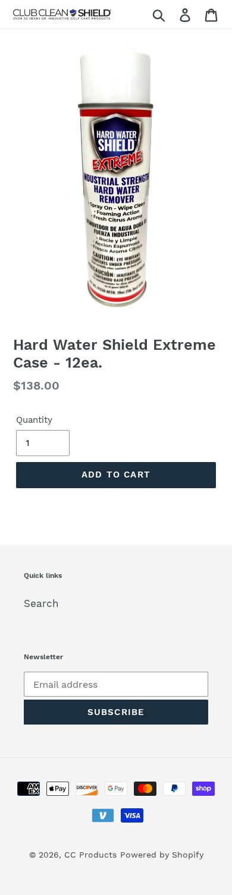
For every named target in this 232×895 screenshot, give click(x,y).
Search (41, 603)
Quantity (34, 420)
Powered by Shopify (161, 854)
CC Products (90, 854)
